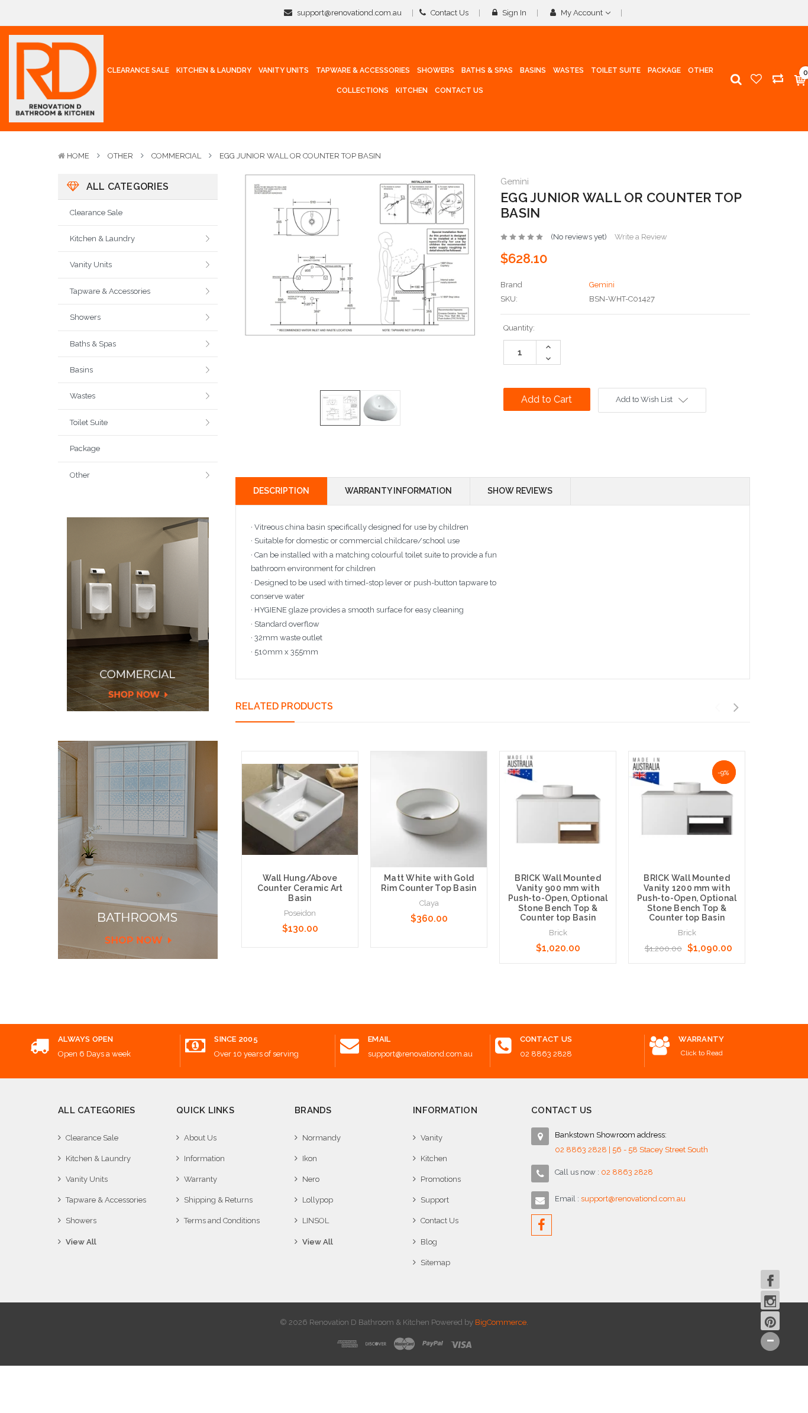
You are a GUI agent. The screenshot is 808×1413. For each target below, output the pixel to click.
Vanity (431, 1137)
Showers (85, 317)
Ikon (309, 1158)
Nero (310, 1179)
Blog (429, 1241)
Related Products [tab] (284, 706)
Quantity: (519, 327)
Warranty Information (398, 490)
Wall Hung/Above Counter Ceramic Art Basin (300, 888)
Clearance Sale (96, 212)
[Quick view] (300, 785)
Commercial (176, 155)
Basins (81, 369)
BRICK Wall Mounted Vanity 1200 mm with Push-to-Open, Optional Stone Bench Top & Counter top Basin (687, 897)
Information (204, 1158)
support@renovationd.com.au (348, 12)
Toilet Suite (89, 422)
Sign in (513, 12)
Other (120, 155)
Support (435, 1199)
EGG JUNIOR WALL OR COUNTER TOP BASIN (300, 155)
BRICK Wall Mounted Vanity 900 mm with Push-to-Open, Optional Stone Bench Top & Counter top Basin (558, 897)
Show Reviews (519, 490)
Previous (717, 707)
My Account (582, 12)
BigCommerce (500, 1322)
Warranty (200, 1179)
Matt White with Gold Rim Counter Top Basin (428, 883)
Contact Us (448, 12)
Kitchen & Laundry (102, 238)
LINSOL (315, 1220)
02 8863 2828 (546, 1053)
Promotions (441, 1179)
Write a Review (641, 236)
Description (281, 490)
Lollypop (317, 1199)
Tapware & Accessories (110, 291)
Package (85, 448)
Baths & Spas (93, 343)
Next (736, 707)
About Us (200, 1137)
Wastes (82, 395)
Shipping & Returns (218, 1199)
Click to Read (702, 1053)
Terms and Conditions (222, 1220)
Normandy (321, 1137)
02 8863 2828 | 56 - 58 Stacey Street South (631, 1149)
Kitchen (434, 1158)
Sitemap (435, 1262)
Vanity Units (91, 264)
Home (78, 155)
